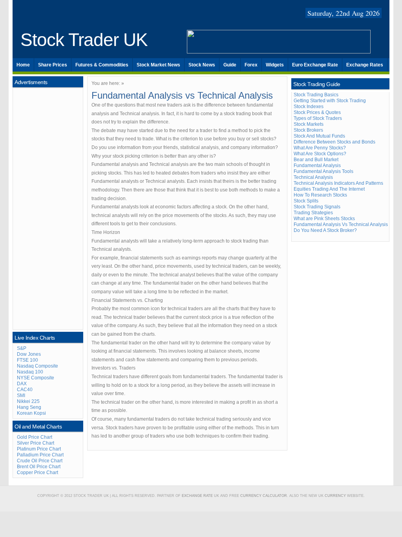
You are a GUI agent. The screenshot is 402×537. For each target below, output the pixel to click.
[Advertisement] (48, 208)
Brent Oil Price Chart (38, 466)
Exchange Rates (364, 65)
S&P (21, 348)
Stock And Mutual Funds (319, 136)
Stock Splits (306, 201)
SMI (21, 395)
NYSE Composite (35, 378)
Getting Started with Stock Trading (330, 100)
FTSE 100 (27, 360)
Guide (229, 65)
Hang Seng (29, 407)
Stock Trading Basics (316, 94)
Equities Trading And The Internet (329, 189)
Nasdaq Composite (37, 366)
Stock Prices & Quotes (317, 112)
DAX (22, 383)
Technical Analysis (313, 177)
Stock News (201, 65)
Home (23, 65)
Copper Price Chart (37, 472)
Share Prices (52, 65)
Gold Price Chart (34, 437)
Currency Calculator (263, 496)
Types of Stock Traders (318, 118)
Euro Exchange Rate (315, 65)
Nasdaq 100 (30, 372)
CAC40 (25, 389)
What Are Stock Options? (320, 153)
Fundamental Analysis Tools (323, 171)
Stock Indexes (308, 106)
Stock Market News (158, 65)
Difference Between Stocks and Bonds (334, 142)
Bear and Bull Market (316, 159)
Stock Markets (308, 124)
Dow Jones (29, 354)
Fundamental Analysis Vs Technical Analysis (341, 224)
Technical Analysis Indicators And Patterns (338, 183)
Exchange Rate (197, 496)
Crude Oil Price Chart (39, 460)
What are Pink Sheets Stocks (324, 218)
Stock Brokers (308, 130)
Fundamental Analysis (317, 165)
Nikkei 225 (28, 401)
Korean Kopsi (31, 413)
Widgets (275, 65)
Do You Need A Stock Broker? (325, 230)
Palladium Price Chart (40, 455)
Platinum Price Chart (39, 449)
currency (335, 496)
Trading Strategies (313, 212)
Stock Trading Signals (317, 207)
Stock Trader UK (84, 40)
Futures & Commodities (101, 65)
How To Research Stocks (320, 195)
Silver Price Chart (35, 443)
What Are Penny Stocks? (320, 148)
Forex (251, 65)
